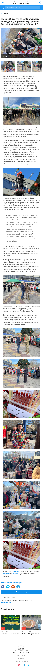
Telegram (16, 571)
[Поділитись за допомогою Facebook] (3, 586)
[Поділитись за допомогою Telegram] (18, 586)
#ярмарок (18, 583)
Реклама (21, 658)
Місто (7, 13)
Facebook (15, 574)
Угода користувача (21, 662)
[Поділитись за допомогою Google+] (13, 586)
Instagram (6, 574)
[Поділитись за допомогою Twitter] (8, 586)
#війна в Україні (7, 583)
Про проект (21, 655)
